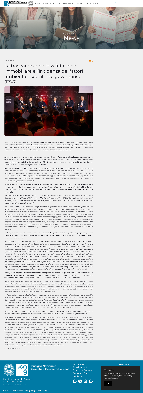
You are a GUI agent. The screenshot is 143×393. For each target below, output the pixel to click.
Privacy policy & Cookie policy (36, 391)
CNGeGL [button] (45, 3)
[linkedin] (85, 381)
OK (108, 383)
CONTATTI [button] (94, 3)
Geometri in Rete (80, 373)
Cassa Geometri (80, 367)
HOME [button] (37, 3)
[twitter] (80, 381)
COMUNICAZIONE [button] (81, 3)
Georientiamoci (79, 376)
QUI (6, 348)
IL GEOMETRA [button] (55, 3)
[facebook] (75, 381)
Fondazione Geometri (82, 370)
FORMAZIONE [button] (67, 3)
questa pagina (113, 378)
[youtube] (91, 381)
